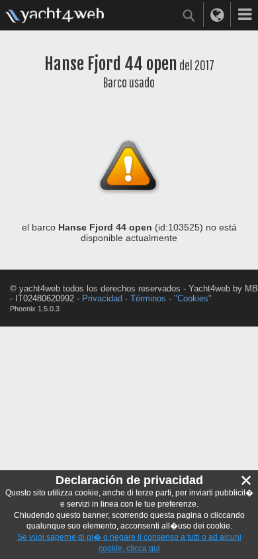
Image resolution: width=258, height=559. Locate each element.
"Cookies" (193, 298)
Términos (148, 298)
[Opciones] (244, 14)
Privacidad (102, 298)
